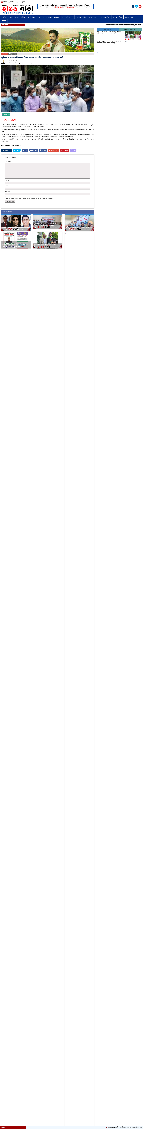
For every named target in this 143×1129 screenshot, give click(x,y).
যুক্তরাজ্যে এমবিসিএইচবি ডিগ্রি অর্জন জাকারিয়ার (45, 246)
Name (7, 180)
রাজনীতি (115, 17)
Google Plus (54, 150)
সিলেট (120, 17)
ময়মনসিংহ (78, 17)
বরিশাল (85, 17)
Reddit (43, 150)
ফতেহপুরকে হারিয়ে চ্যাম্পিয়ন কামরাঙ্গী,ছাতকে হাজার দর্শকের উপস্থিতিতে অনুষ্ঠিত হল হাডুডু (109, 42)
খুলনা (38, 17)
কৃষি (28, 17)
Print (73, 150)
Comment (8, 161)
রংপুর (90, 17)
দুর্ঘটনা (95, 17)
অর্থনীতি (23, 17)
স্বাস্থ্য (132, 17)
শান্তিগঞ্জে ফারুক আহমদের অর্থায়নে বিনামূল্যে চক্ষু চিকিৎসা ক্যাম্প (79, 228)
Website (7, 191)
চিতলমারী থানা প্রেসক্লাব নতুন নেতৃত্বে (13, 229)
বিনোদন (4, 21)
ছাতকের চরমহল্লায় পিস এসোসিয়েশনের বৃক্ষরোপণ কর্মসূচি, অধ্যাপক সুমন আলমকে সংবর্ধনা (106, 25)
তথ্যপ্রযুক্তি (56, 17)
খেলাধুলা (17, 17)
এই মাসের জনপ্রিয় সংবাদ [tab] (130, 29)
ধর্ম (43, 17)
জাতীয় (4, 17)
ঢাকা (63, 17)
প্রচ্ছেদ (5, 54)
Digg (25, 150)
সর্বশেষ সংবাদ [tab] (108, 29)
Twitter (17, 150)
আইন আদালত (69, 17)
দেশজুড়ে (10, 17)
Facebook (7, 150)
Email (7, 186)
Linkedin (34, 150)
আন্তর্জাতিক (49, 17)
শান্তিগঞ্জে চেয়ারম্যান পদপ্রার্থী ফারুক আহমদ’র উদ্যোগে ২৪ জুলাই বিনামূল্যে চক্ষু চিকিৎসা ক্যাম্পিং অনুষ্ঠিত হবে (15, 245)
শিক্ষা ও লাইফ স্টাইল (105, 17)
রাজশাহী (127, 17)
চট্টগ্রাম (33, 17)
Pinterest (65, 150)
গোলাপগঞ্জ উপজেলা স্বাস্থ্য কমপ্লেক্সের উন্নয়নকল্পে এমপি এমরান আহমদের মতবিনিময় (45, 225)
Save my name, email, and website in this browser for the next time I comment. (29, 198)
